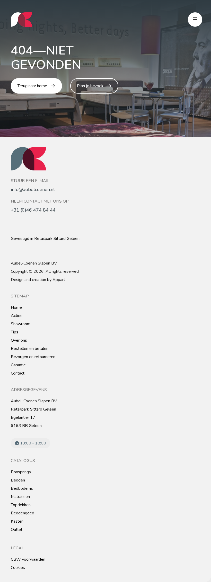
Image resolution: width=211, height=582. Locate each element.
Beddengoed (22, 513)
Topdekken (21, 505)
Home (16, 307)
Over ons (19, 340)
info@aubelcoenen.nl (33, 189)
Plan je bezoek (90, 86)
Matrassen (20, 496)
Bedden (18, 480)
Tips (14, 332)
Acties (16, 316)
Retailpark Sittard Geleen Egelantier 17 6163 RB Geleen (33, 417)
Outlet (16, 529)
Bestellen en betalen (29, 348)
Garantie (18, 365)
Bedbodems (22, 488)
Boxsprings (21, 472)
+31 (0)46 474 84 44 (33, 210)
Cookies (18, 567)
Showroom (20, 324)
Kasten (17, 521)
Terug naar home (32, 86)
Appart (58, 280)
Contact (17, 373)
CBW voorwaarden (28, 559)
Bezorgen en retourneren (33, 357)
